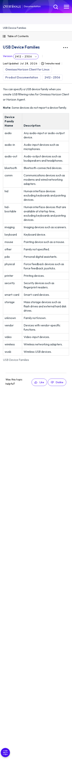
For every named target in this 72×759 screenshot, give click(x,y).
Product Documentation (21, 77)
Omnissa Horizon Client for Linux (27, 69)
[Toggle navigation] (66, 6)
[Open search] (55, 6)
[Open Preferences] (5, 752)
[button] (36, 36)
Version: (8, 56)
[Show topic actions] (65, 47)
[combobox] (26, 56)
